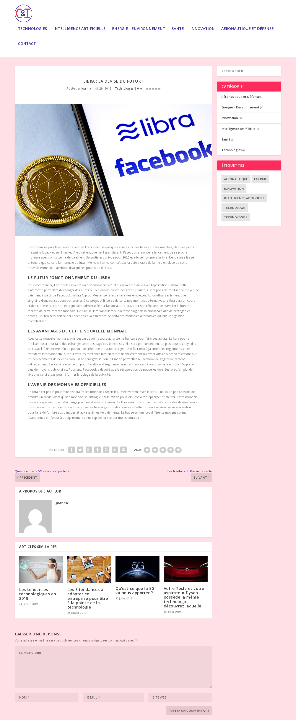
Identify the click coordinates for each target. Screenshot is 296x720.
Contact (27, 44)
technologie (235, 208)
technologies (235, 217)
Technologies (32, 29)
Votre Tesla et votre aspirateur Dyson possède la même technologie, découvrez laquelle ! (184, 597)
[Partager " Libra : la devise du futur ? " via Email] (123, 449)
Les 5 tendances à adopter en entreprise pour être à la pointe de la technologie (87, 598)
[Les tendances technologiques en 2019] (41, 569)
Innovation (202, 29)
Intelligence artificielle (80, 29)
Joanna (86, 88)
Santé (178, 29)
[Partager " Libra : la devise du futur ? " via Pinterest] (106, 449)
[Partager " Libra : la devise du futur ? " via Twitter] (80, 449)
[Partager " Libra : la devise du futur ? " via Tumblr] (97, 449)
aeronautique (236, 179)
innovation (234, 189)
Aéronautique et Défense (247, 29)
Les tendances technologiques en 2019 (37, 594)
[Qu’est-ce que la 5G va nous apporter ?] (137, 569)
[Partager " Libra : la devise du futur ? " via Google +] (89, 449)
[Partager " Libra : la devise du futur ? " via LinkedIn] (115, 449)
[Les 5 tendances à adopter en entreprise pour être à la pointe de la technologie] (89, 569)
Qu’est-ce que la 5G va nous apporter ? (135, 590)
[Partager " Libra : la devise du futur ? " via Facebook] (71, 449)
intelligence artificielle (244, 198)
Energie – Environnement (138, 29)
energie (260, 179)
